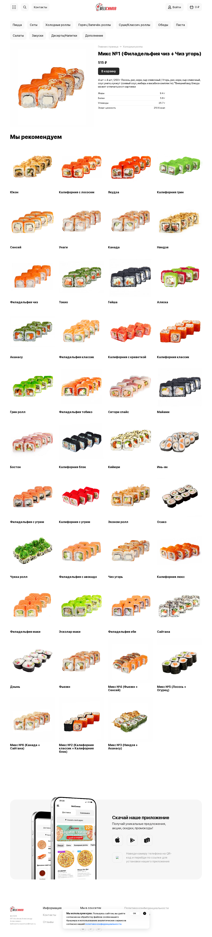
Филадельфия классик (76, 357)
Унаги (63, 247)
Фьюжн (64, 686)
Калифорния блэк (72, 467)
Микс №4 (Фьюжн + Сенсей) (123, 688)
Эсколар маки (69, 631)
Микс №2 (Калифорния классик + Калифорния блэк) (76, 748)
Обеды (163, 25)
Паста (180, 25)
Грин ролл (17, 412)
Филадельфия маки (25, 631)
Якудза (113, 192)
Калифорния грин (170, 192)
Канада (114, 247)
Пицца (17, 25)
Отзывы (48, 922)
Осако (161, 522)
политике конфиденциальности (103, 924)
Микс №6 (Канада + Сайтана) (25, 746)
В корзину (108, 71)
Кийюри (114, 467)
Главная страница (108, 46)
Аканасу (16, 357)
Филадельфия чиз (24, 302)
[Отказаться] (145, 913)
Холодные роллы (57, 25)
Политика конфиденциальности (146, 908)
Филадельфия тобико (75, 412)
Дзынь (15, 686)
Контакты (49, 915)
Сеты (33, 25)
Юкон (14, 192)
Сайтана (163, 631)
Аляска (162, 302)
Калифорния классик (173, 357)
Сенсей (15, 247)
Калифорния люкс (171, 577)
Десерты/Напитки (64, 35)
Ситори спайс (118, 412)
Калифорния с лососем (76, 192)
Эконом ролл (118, 522)
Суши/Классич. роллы (134, 25)
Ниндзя (162, 247)
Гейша (112, 302)
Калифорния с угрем (74, 522)
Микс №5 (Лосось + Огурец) (171, 688)
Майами (163, 412)
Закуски (37, 35)
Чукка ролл (18, 577)
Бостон (15, 467)
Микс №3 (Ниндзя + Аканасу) (123, 746)
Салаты (18, 35)
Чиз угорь (115, 577)
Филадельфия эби (122, 631)
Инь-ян (162, 467)
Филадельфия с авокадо (78, 577)
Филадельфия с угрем (27, 522)
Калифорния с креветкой (127, 357)
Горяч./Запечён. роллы (94, 25)
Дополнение (94, 35)
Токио (63, 302)
